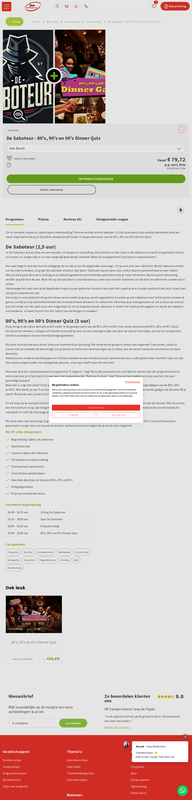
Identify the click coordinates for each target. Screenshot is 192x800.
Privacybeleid (132, 381)
